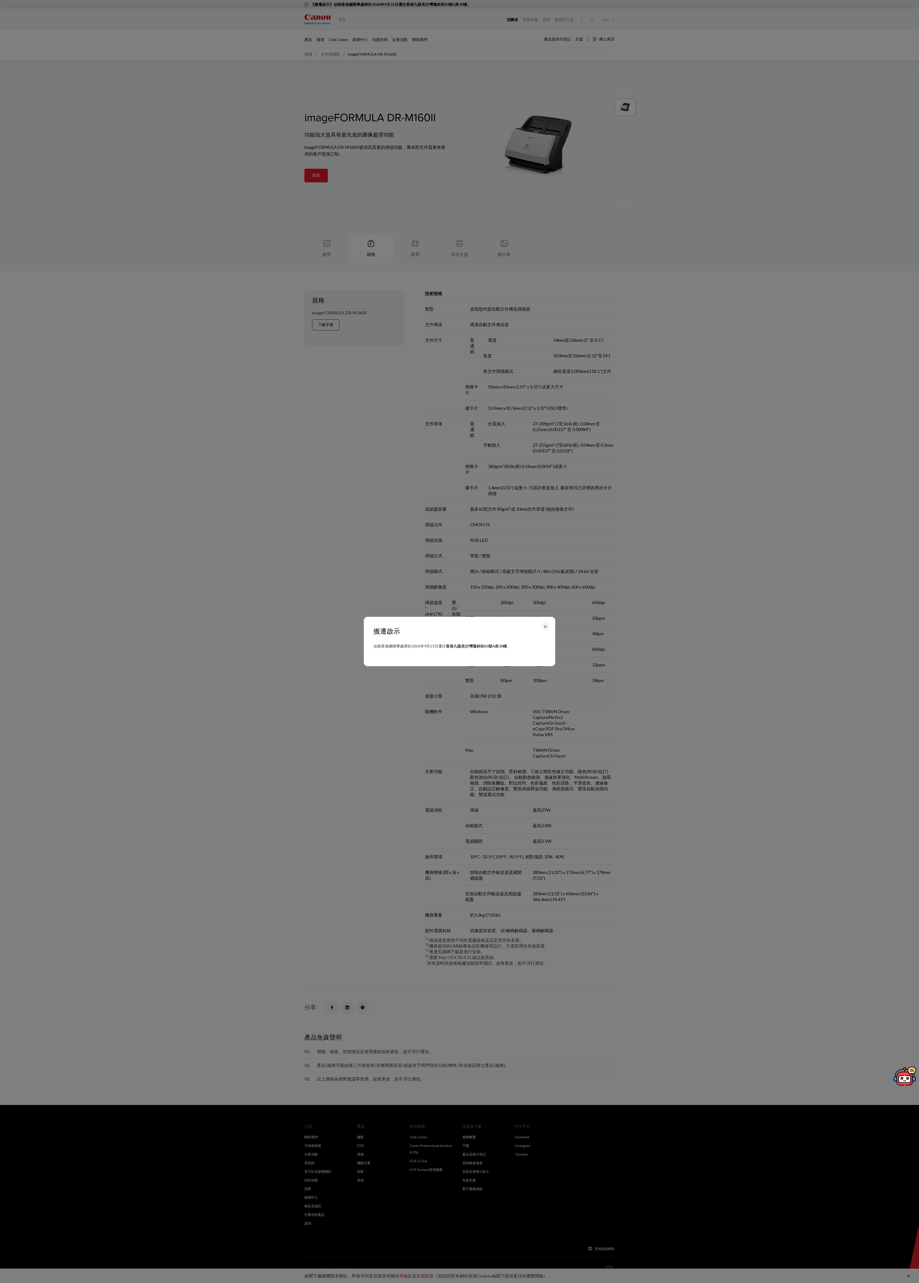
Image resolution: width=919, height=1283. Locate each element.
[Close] (545, 626)
